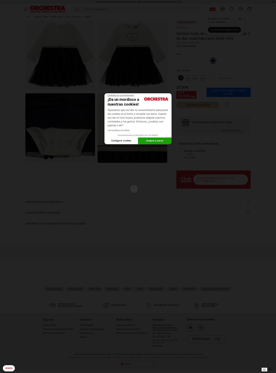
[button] (9, 368)
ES (264, 370)
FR (270, 370)
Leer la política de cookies (119, 130)
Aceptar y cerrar (154, 140)
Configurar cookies (121, 140)
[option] (270, 369)
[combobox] (264, 369)
